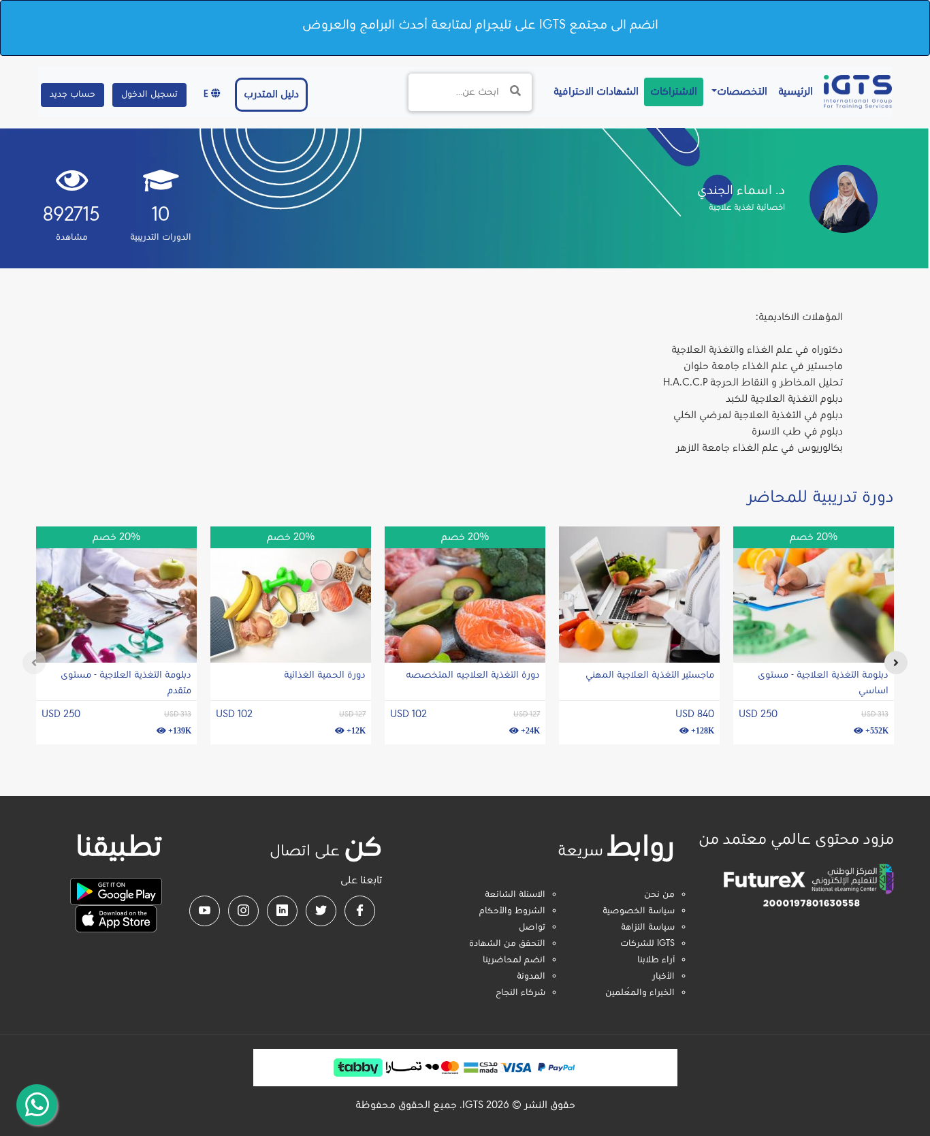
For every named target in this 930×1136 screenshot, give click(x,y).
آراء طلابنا (656, 960)
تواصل (532, 927)
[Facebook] (359, 911)
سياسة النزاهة (648, 927)
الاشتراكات (673, 91)
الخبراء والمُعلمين (640, 993)
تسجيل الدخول (149, 94)
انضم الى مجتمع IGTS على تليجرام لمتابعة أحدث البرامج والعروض (480, 25)
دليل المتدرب (271, 94)
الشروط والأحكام (512, 911)
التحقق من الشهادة (507, 944)
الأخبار (663, 976)
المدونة (531, 976)
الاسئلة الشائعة (515, 895)
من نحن (659, 895)
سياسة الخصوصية (639, 911)
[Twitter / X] (321, 911)
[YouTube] (204, 911)
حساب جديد (72, 94)
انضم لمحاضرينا (514, 960)
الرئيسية (793, 91)
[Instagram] (243, 911)
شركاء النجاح (520, 993)
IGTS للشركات (647, 944)
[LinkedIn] (282, 911)
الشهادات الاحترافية (593, 91)
